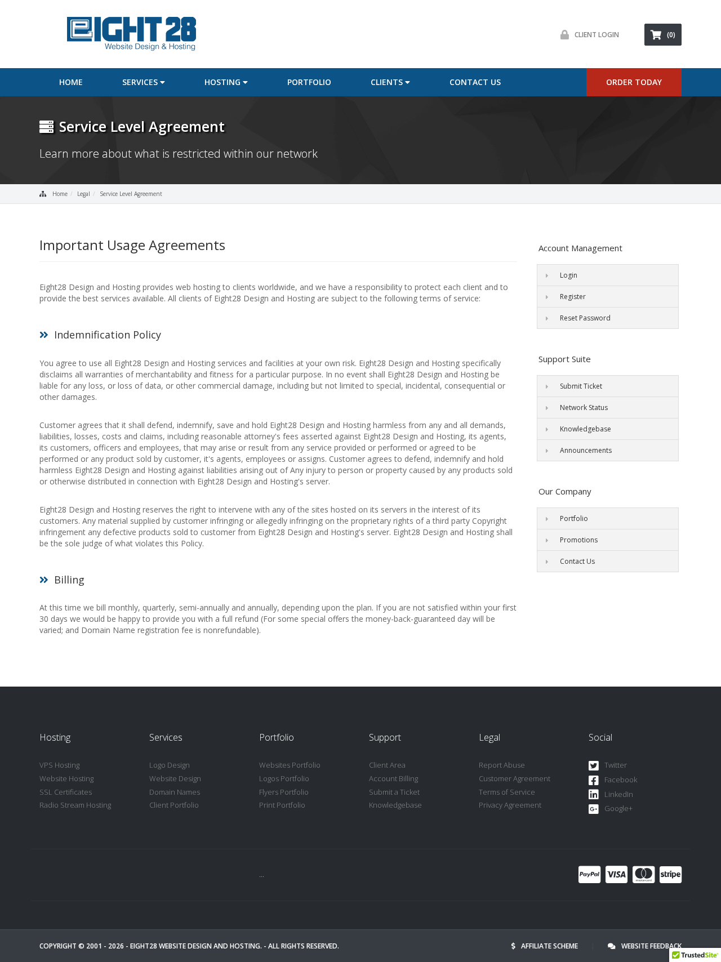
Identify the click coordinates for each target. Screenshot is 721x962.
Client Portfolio (174, 805)
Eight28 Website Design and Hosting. (196, 946)
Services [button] (141, 82)
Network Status (584, 407)
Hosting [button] (223, 82)
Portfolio (309, 82)
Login (568, 275)
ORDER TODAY (634, 82)
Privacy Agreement (510, 805)
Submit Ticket (581, 386)
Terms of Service (507, 792)
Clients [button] (388, 82)
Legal (83, 194)
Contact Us (475, 82)
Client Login (597, 34)
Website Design (175, 778)
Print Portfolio (282, 805)
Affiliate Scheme (549, 946)
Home (71, 82)
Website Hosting (66, 778)
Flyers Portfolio (284, 792)
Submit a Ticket (394, 792)
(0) (671, 34)
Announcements (586, 450)
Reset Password (585, 318)
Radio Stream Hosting (75, 805)
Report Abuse (502, 765)
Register (573, 296)
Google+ (618, 808)
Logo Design (169, 765)
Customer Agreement (514, 778)
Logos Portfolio (284, 778)
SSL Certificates (65, 792)
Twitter (615, 765)
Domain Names (174, 792)
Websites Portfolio (290, 765)
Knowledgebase (585, 429)
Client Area (387, 765)
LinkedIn (618, 794)
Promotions (579, 540)
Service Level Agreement (131, 194)
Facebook (620, 779)
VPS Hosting (59, 765)
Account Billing (393, 778)
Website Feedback (651, 946)
